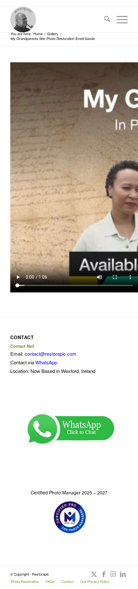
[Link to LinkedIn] (123, 577)
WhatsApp (46, 362)
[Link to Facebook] (103, 577)
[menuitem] (104, 19)
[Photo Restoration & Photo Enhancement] (57, 19)
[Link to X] (94, 577)
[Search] (104, 19)
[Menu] (119, 19)
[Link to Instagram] (113, 577)
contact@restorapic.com (50, 353)
